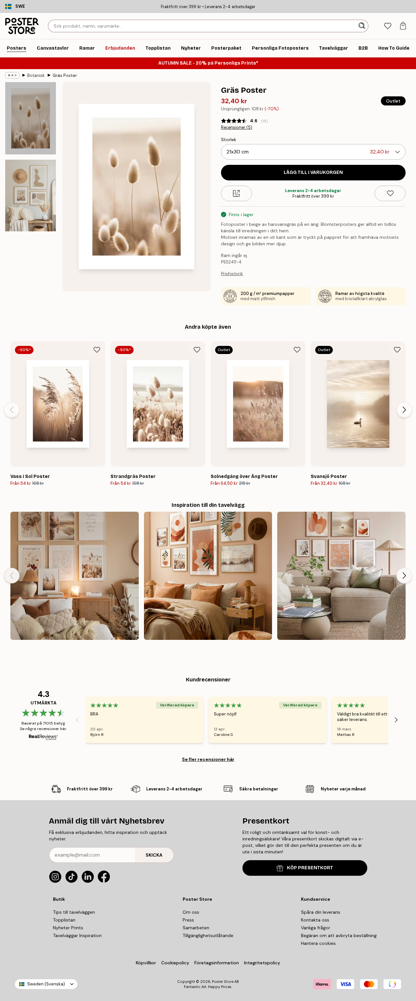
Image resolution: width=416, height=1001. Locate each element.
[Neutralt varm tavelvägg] (341, 576)
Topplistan (64, 920)
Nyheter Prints (68, 928)
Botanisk (36, 75)
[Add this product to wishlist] (390, 193)
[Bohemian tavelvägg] (208, 576)
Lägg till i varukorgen (313, 172)
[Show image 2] (30, 195)
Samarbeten (196, 928)
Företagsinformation (216, 963)
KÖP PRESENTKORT (310, 868)
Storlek (228, 139)
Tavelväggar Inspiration (77, 935)
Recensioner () (236, 127)
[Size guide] (236, 193)
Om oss (191, 912)
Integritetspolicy (262, 963)
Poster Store (222, 981)
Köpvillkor (146, 963)
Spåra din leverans (320, 912)
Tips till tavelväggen (74, 912)
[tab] (387, 26)
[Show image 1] (30, 118)
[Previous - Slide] (12, 410)
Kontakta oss (315, 920)
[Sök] (363, 25)
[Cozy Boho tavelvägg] (74, 576)
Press (188, 920)
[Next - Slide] (404, 410)
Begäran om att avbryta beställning (339, 935)
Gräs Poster (65, 75)
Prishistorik (232, 273)
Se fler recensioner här (208, 759)
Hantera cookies (318, 943)
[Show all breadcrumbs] (12, 75)
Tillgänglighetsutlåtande (208, 935)
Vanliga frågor (315, 928)
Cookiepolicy (175, 963)
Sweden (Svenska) (46, 984)
